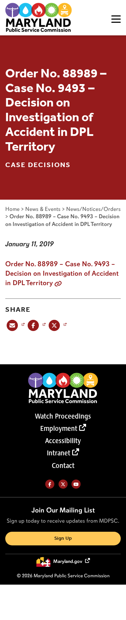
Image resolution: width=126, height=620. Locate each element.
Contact (63, 465)
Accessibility (63, 440)
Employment (58, 428)
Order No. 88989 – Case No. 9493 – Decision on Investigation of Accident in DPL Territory (62, 273)
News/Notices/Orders (93, 209)
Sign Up (63, 538)
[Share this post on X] (56, 324)
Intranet (58, 453)
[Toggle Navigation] (116, 19)
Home (12, 209)
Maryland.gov (68, 561)
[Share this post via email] (14, 324)
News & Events (43, 209)
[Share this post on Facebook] (36, 324)
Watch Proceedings (63, 416)
